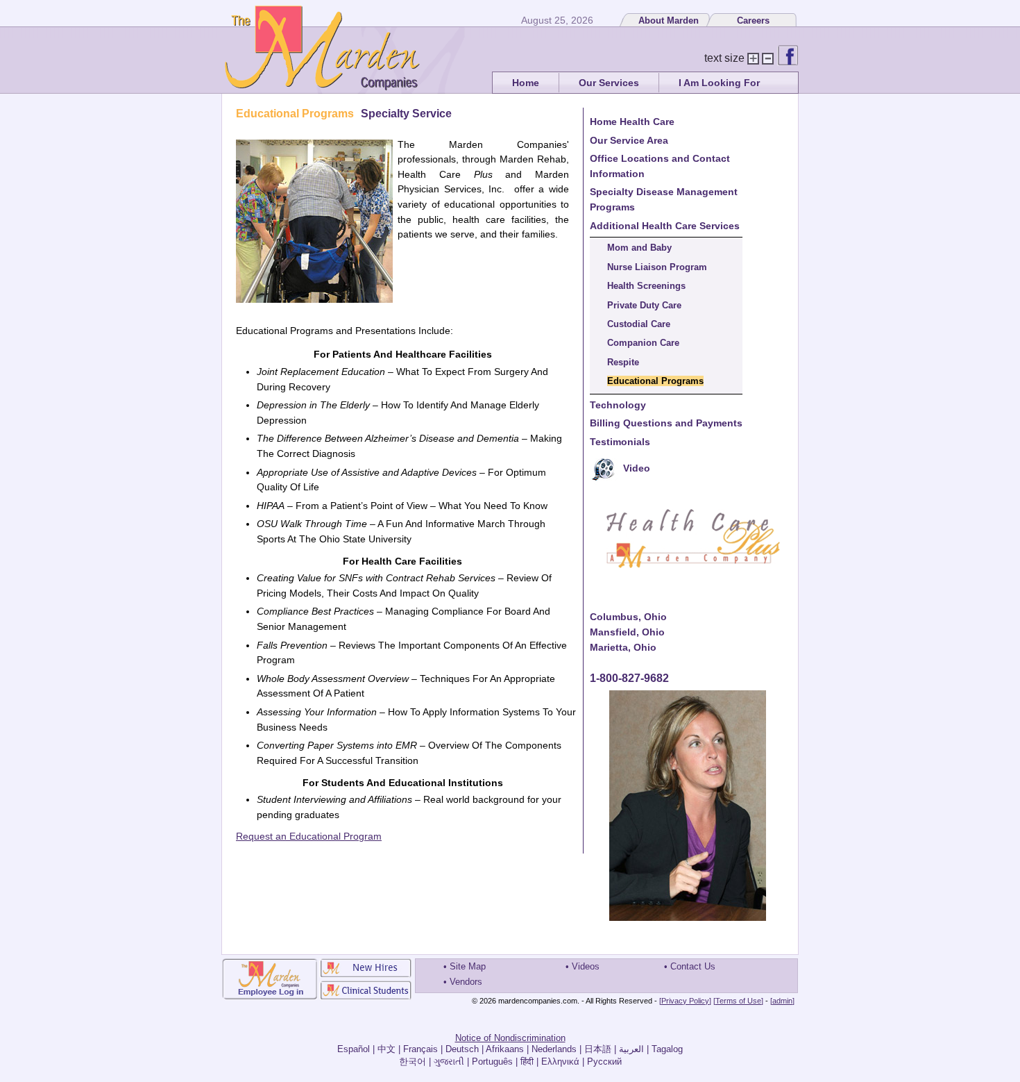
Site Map (468, 966)
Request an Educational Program (309, 836)
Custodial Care (638, 324)
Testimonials (620, 441)
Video (636, 468)
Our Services (609, 82)
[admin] (782, 1001)
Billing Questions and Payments (666, 422)
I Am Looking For (719, 82)
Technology (618, 404)
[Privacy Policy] (685, 1001)
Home (525, 82)
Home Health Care (632, 121)
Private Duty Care (644, 305)
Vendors (466, 981)
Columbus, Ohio (628, 616)
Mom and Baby (639, 247)
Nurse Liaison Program (657, 267)
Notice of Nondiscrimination (510, 1038)
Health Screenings (646, 286)
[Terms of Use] (738, 1001)
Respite (623, 362)
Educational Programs (655, 381)
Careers (753, 20)
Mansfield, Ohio (627, 632)
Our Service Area (629, 140)
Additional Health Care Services (665, 225)
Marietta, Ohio (623, 647)
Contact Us (692, 966)
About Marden (668, 20)
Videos (586, 966)
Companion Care (643, 343)
